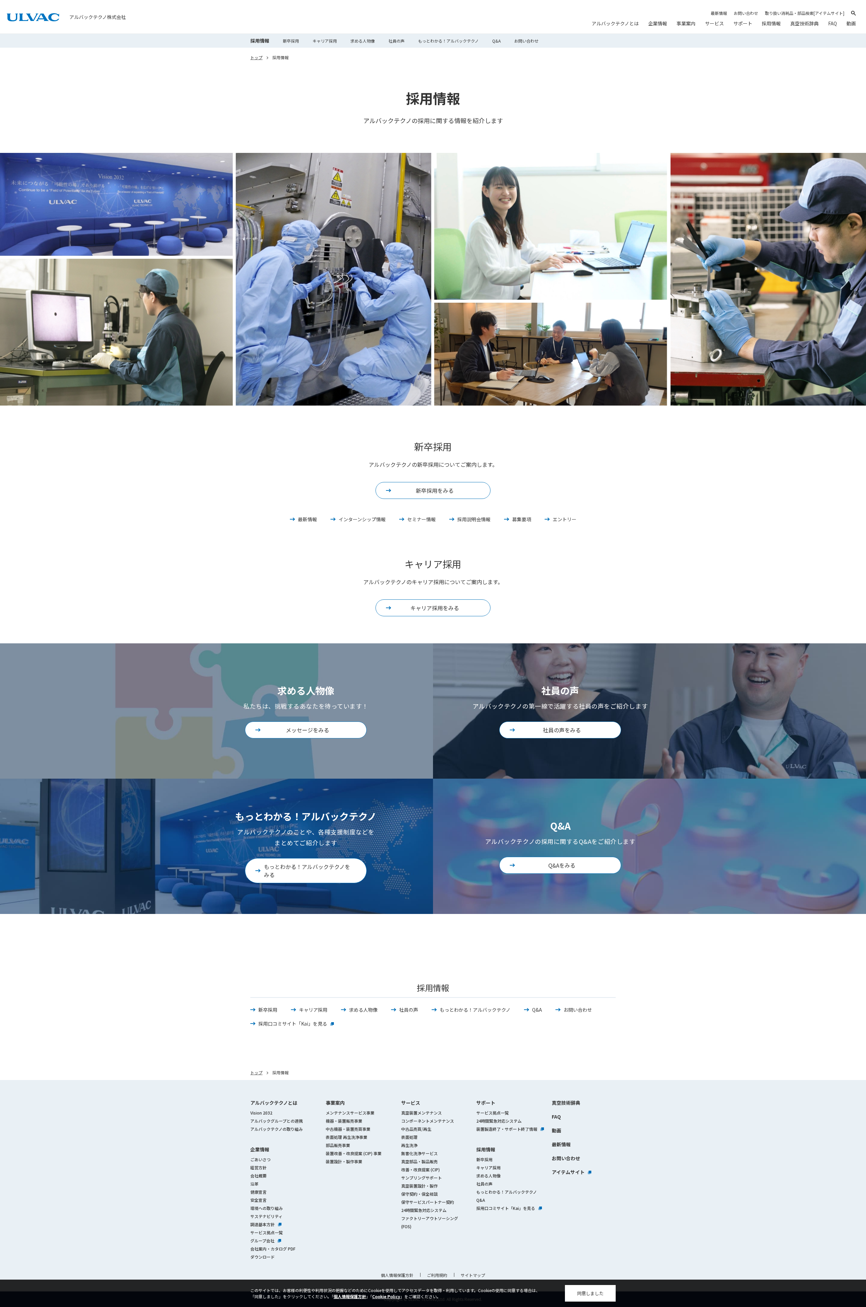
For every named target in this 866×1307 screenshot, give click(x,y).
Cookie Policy (386, 1296)
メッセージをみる (307, 730)
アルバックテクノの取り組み (276, 1129)
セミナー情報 (421, 519)
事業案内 (335, 1102)
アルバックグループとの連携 (276, 1121)
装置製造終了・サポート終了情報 (510, 1129)
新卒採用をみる (435, 490)
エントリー (564, 519)
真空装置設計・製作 (419, 1186)
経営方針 (258, 1167)
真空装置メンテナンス (421, 1113)
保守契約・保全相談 (419, 1194)
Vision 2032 (261, 1113)
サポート (485, 1102)
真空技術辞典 (566, 1102)
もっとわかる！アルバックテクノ (448, 41)
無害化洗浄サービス (419, 1153)
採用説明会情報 (474, 519)
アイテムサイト (571, 1172)
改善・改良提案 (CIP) (420, 1169)
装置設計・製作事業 (344, 1161)
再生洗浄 (409, 1145)
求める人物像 (362, 41)
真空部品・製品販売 (419, 1161)
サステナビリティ (266, 1216)
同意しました (590, 1293)
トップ (256, 57)
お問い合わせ (526, 41)
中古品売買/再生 (416, 1129)
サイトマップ (473, 1275)
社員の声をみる (562, 730)
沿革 (254, 1184)
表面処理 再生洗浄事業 (346, 1137)
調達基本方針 (265, 1224)
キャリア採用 (325, 41)
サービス (410, 1102)
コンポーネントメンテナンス (427, 1121)
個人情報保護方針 (350, 1296)
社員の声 (396, 41)
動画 (556, 1130)
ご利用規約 (437, 1275)
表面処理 (409, 1137)
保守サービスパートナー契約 (427, 1202)
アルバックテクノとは (273, 1102)
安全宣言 (258, 1200)
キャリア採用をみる (434, 608)
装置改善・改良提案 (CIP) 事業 (354, 1153)
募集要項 (521, 519)
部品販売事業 (338, 1145)
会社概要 (258, 1175)
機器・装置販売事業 (344, 1121)
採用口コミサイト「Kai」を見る (296, 1023)
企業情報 (259, 1149)
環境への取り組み (266, 1208)
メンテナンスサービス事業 (350, 1113)
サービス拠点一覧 (266, 1232)
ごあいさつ (260, 1159)
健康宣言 (258, 1192)
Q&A (496, 41)
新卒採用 (291, 41)
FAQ (556, 1116)
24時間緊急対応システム (424, 1210)
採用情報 (259, 40)
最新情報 (307, 519)
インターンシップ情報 (362, 519)
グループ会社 (265, 1240)
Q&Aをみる (561, 865)
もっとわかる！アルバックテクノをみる (307, 871)
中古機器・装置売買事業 (348, 1129)
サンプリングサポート (421, 1177)
